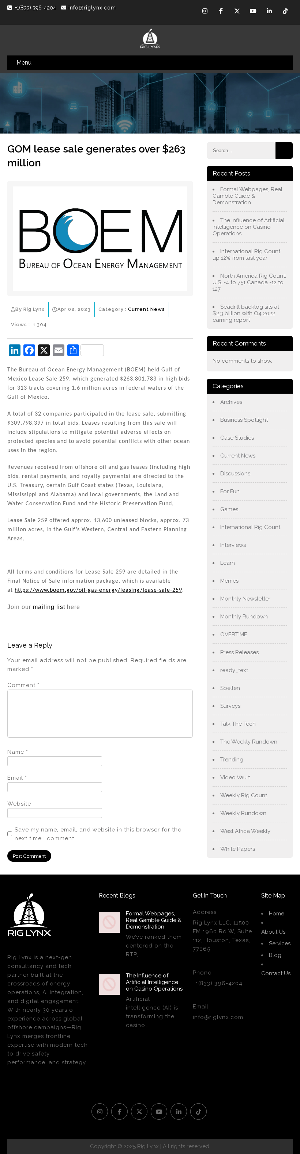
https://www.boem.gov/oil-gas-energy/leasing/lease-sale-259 (98, 590)
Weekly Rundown (243, 813)
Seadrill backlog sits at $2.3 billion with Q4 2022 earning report (246, 313)
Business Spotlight (244, 420)
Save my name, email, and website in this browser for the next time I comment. (98, 834)
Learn (227, 563)
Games (229, 509)
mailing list (49, 607)
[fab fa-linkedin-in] (269, 12)
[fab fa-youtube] (253, 12)
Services (279, 943)
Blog (275, 955)
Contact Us (275, 973)
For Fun (230, 491)
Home (276, 913)
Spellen (230, 688)
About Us (273, 932)
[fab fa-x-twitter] (237, 12)
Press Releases (239, 652)
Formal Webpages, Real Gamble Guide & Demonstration (247, 196)
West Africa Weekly (245, 831)
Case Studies (237, 438)
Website (19, 803)
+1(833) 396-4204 (36, 8)
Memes (229, 581)
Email (17, 778)
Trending (231, 759)
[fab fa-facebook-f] (221, 12)
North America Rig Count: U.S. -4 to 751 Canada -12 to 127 (249, 282)
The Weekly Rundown (248, 741)
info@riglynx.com (92, 8)
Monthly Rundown (244, 616)
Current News (146, 309)
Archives (231, 402)
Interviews (233, 545)
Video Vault (235, 777)
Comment (23, 685)
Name (17, 752)
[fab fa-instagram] (205, 12)
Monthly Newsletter (245, 598)
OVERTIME (233, 634)
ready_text (234, 670)
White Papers (237, 849)
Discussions (235, 473)
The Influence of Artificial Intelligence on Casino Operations (249, 227)
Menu (23, 62)
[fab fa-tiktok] (285, 12)
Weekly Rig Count (243, 795)
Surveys (230, 706)
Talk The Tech (238, 724)
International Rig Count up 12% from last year (246, 254)
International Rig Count (250, 527)
